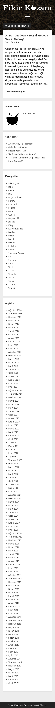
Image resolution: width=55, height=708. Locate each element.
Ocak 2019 (13, 599)
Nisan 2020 (13, 547)
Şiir (10, 256)
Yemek (11, 288)
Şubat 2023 (13, 435)
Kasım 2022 (14, 446)
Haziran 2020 (14, 540)
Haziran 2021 (14, 498)
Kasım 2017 (14, 648)
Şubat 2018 (13, 637)
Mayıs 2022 (13, 467)
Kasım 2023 (14, 421)
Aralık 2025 (13, 338)
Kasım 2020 (14, 522)
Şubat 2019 (13, 596)
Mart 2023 (13, 432)
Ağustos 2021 (15, 494)
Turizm (11, 281)
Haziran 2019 (14, 582)
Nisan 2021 (13, 505)
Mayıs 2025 (13, 359)
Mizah (11, 235)
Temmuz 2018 (15, 620)
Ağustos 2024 (15, 390)
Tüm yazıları (29, 113)
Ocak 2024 (13, 414)
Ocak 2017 (13, 683)
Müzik (11, 239)
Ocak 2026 (13, 334)
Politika (11, 242)
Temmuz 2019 (15, 578)
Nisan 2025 (13, 362)
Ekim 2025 (13, 345)
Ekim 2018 (13, 610)
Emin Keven (16, 42)
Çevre (11, 190)
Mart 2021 (13, 508)
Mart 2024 (13, 407)
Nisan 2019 (13, 589)
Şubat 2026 (13, 331)
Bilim (10, 186)
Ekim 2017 (13, 651)
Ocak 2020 (13, 557)
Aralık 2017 (13, 644)
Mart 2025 (13, 366)
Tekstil (11, 277)
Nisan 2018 (13, 630)
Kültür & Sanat (15, 228)
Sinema (12, 260)
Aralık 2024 (13, 376)
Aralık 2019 (13, 561)
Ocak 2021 (13, 515)
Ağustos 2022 (15, 456)
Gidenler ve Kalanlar (18, 147)
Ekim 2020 (13, 526)
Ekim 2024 (13, 383)
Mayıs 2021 (13, 501)
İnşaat (11, 221)
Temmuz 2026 (15, 313)
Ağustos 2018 (15, 616)
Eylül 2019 (13, 571)
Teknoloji (12, 274)
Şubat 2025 (13, 369)
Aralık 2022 (13, 442)
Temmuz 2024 (15, 393)
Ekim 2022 (13, 449)
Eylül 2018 (13, 613)
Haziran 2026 (14, 317)
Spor (10, 263)
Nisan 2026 (13, 324)
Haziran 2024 (14, 397)
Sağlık (11, 249)
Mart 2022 (13, 474)
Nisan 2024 (13, 404)
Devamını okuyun (17, 92)
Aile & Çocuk (14, 183)
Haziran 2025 (14, 355)
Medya (11, 232)
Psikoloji (12, 246)
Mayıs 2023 (13, 428)
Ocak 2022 (13, 481)
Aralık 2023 (13, 418)
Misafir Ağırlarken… (18, 150)
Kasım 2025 (14, 341)
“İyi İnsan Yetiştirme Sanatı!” (22, 154)
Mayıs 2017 (13, 669)
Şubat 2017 (13, 679)
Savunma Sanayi (16, 253)
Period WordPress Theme (19, 705)
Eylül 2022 (13, 453)
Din (10, 193)
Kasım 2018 (14, 606)
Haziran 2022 (14, 463)
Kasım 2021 (14, 488)
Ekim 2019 (13, 568)
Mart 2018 (13, 634)
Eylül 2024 (13, 386)
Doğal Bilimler (15, 197)
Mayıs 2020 (13, 543)
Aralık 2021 (13, 484)
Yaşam (11, 284)
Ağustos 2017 (15, 658)
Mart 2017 (13, 676)
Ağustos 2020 (15, 533)
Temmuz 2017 (15, 662)
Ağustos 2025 (15, 352)
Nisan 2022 (13, 470)
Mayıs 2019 (13, 585)
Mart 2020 (13, 550)
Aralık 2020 (13, 519)
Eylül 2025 (13, 348)
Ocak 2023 (13, 439)
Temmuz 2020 (15, 536)
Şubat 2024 (13, 411)
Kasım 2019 (14, 564)
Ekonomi (12, 204)
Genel (11, 211)
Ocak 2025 (13, 373)
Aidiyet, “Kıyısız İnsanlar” (20, 143)
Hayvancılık (13, 218)
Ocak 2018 (13, 641)
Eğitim (11, 200)
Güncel (11, 214)
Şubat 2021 (13, 512)
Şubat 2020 (13, 554)
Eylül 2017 (13, 655)
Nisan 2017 (13, 672)
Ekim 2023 (13, 425)
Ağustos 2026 (15, 310)
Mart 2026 (13, 327)
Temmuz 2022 (15, 460)
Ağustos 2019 (15, 575)
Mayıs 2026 (13, 320)
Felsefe (11, 207)
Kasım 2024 (14, 379)
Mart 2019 (13, 592)
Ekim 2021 (13, 491)
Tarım (11, 270)
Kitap (10, 225)
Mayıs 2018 (13, 627)
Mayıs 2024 (13, 400)
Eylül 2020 (13, 529)
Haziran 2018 (14, 623)
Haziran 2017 (14, 665)
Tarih (10, 267)
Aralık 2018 (13, 603)
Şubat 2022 (13, 477)
